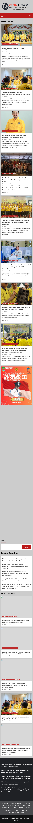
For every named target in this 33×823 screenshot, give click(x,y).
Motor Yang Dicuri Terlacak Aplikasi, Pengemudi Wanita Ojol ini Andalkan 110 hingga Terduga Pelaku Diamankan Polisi (16, 586)
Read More (5, 64)
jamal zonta (6, 54)
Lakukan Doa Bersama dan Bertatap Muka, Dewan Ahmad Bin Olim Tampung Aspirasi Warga (15, 179)
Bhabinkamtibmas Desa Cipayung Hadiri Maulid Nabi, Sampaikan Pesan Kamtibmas (16, 560)
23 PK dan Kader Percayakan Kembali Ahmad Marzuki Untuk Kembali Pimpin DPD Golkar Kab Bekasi (15, 222)
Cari (2, 540)
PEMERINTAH (9, 810)
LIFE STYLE (10, 43)
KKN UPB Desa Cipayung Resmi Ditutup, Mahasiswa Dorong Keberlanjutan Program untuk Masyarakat (15, 573)
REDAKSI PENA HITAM (16, 812)
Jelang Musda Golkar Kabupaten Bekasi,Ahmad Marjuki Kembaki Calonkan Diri (16, 580)
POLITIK (16, 43)
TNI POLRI (14, 616)
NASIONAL (10, 216)
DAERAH (4, 43)
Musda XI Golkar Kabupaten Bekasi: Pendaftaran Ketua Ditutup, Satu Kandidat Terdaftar (15, 50)
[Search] (30, 15)
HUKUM (4, 744)
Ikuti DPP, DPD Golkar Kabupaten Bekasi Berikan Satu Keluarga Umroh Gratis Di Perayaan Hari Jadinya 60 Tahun (14, 350)
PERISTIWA (10, 744)
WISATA (24, 810)
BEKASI (19, 803)
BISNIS (19, 805)
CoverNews (23, 818)
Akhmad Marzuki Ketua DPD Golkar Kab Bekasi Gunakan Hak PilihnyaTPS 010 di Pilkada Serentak (16, 267)
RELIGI (14, 173)
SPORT (21, 808)
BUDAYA (4, 173)
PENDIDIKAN (16, 679)
